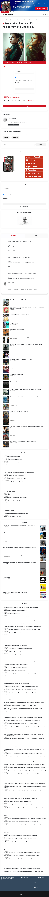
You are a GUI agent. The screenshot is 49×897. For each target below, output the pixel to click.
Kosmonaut (10, 277)
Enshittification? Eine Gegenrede (17, 329)
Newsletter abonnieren (38, 880)
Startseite (5, 19)
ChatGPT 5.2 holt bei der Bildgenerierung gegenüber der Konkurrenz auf (25, 337)
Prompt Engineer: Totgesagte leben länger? (19, 299)
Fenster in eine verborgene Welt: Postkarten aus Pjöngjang (22, 366)
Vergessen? (31, 74)
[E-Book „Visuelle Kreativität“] (43, 587)
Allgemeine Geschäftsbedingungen (40, 884)
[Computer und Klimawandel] (6, 384)
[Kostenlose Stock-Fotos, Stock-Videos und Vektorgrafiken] (43, 595)
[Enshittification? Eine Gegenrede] (6, 332)
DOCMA (32, 892)
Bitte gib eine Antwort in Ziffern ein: (24, 80)
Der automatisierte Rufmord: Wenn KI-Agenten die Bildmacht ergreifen (24, 396)
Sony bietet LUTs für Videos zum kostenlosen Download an (15, 569)
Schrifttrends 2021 (6, 577)
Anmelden (24, 89)
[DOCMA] (9, 15)
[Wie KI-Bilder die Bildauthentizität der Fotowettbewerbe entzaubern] (6, 421)
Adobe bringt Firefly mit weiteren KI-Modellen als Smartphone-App (23, 351)
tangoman (10, 271)
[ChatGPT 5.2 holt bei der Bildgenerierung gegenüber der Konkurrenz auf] (6, 339)
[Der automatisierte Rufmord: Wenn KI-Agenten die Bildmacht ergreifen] (6, 399)
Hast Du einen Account (25, 91)
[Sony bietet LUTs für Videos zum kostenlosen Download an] (43, 572)
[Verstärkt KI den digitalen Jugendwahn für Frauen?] (6, 317)
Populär (36, 235)
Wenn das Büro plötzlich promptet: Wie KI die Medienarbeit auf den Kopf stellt (26, 344)
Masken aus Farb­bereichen (8, 532)
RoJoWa (9, 240)
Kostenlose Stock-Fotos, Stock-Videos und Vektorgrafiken (15, 592)
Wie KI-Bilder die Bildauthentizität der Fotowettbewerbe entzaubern (24, 419)
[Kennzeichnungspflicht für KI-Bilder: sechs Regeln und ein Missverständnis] (6, 392)
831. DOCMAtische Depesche (22, 887)
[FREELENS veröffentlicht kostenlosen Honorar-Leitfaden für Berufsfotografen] (43, 528)
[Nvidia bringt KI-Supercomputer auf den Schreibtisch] (6, 362)
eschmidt (9, 261)
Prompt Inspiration (13, 19)
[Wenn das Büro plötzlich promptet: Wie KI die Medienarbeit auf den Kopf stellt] (6, 347)
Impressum (36, 887)
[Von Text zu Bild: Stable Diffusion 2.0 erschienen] (6, 407)
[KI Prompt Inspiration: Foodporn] (6, 377)
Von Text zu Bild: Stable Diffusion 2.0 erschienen (20, 404)
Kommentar (13, 235)
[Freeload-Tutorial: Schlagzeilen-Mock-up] (43, 543)
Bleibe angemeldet (20, 77)
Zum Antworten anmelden (13, 124)
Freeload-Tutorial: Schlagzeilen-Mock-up (11, 540)
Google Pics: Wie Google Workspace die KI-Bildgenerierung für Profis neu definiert (27, 426)
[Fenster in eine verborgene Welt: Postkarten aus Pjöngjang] (6, 369)
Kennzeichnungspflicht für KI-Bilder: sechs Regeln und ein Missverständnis (25, 389)
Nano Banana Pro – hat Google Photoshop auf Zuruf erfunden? (23, 441)
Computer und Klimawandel (16, 381)
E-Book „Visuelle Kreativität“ (8, 584)
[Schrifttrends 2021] (43, 580)
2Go (9, 19)
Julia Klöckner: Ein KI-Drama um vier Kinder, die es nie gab (21, 11)
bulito (9, 287)
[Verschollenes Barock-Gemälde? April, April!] (6, 414)
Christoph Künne (11, 282)
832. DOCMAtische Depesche (22, 882)
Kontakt (35, 882)
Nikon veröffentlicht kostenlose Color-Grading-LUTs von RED (15, 555)
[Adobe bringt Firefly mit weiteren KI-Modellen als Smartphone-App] (6, 354)
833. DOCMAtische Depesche (22, 880)
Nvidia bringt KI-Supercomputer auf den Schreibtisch (21, 359)
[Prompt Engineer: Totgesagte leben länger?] (6, 302)
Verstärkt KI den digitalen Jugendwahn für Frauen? (20, 314)
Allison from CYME (11, 250)
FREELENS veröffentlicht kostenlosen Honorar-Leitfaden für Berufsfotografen (19, 525)
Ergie (9, 245)
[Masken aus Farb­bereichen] (43, 535)
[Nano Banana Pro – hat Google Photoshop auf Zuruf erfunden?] (6, 444)
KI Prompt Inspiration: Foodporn (16, 374)
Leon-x (9, 266)
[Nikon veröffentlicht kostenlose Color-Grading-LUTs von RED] (43, 557)
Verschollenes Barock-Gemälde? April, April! (19, 411)
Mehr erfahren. (31, 100)
